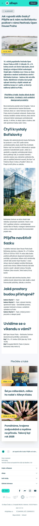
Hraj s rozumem (6, 458)
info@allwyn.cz (9, 511)
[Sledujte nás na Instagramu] (30, 491)
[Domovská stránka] (3, 451)
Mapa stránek (16, 515)
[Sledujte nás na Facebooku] (19, 491)
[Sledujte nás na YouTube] (35, 491)
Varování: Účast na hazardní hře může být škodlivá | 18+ (17, 462)
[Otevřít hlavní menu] (2, 3)
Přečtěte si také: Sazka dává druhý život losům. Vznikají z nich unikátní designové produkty (19, 97)
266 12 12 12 (19, 508)
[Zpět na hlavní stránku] (7, 3)
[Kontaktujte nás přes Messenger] (25, 491)
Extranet (24, 515)
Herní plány (5, 460)
